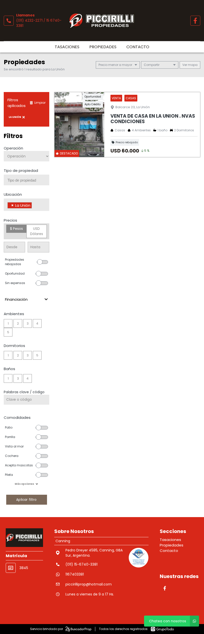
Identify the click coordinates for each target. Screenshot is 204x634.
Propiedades (102, 47)
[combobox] (26, 180)
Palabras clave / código (24, 392)
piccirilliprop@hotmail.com (88, 584)
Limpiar (40, 102)
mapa (192, 65)
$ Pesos (16, 228)
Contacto (137, 47)
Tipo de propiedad (21, 170)
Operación (13, 148)
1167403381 (74, 574)
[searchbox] (28, 180)
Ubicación (13, 194)
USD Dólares (36, 231)
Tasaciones (67, 47)
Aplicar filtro (26, 499)
